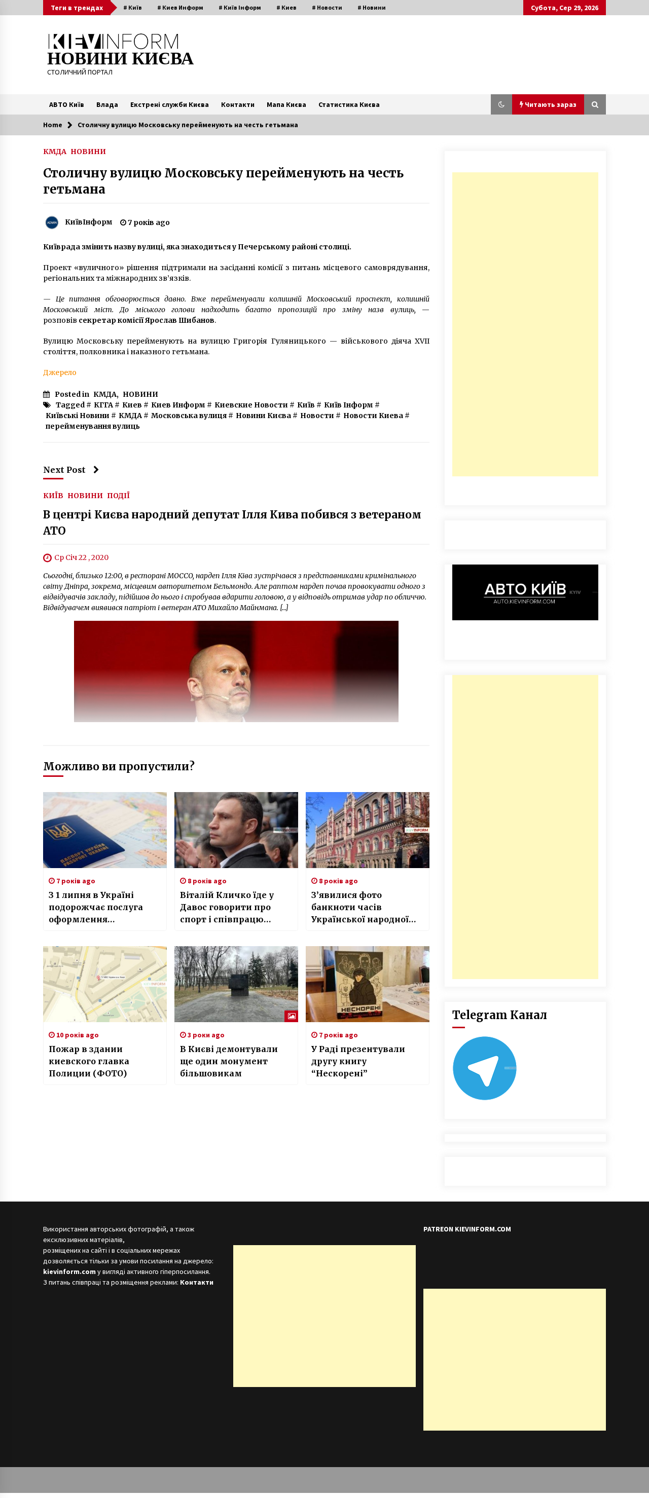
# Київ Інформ (240, 7)
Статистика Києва (349, 104)
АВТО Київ (66, 104)
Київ (306, 404)
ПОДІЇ (118, 495)
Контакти (238, 104)
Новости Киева (373, 415)
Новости (317, 415)
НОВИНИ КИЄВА (120, 58)
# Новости (327, 7)
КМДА (54, 151)
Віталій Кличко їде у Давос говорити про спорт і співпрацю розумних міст (227, 907)
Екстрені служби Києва (169, 104)
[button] (501, 104)
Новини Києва (263, 415)
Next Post (64, 470)
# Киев (286, 7)
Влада (107, 104)
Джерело (60, 372)
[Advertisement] (525, 324)
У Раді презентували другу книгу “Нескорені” (358, 1061)
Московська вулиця (189, 415)
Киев (132, 404)
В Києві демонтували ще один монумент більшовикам (229, 1061)
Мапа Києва (286, 104)
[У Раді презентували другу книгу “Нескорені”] (367, 984)
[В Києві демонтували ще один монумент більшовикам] (236, 984)
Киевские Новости (251, 404)
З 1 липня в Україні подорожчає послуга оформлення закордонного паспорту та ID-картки (103, 907)
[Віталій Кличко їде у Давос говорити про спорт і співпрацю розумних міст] (236, 830)
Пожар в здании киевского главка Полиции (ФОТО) (89, 1061)
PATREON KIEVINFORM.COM (467, 1228)
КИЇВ (53, 495)
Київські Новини (78, 415)
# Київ (132, 7)
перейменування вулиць (93, 426)
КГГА (103, 404)
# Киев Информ (180, 7)
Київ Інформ (348, 404)
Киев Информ (178, 404)
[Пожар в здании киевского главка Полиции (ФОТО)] (105, 984)
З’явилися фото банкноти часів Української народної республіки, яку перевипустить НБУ (360, 907)
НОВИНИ (88, 151)
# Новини (371, 7)
